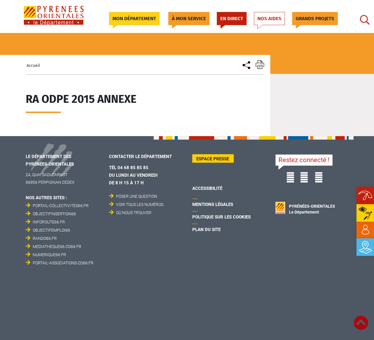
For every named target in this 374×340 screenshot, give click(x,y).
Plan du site (206, 229)
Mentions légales (212, 204)
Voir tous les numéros (139, 204)
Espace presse (212, 159)
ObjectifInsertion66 (54, 213)
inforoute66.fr (49, 222)
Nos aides (269, 18)
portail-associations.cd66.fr (63, 263)
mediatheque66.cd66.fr (57, 246)
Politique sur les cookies (221, 217)
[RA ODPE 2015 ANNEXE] (246, 64)
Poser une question (136, 196)
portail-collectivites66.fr (61, 205)
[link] (365, 230)
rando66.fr (45, 238)
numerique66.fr (49, 254)
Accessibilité (207, 188)
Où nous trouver (133, 212)
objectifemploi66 (51, 230)
